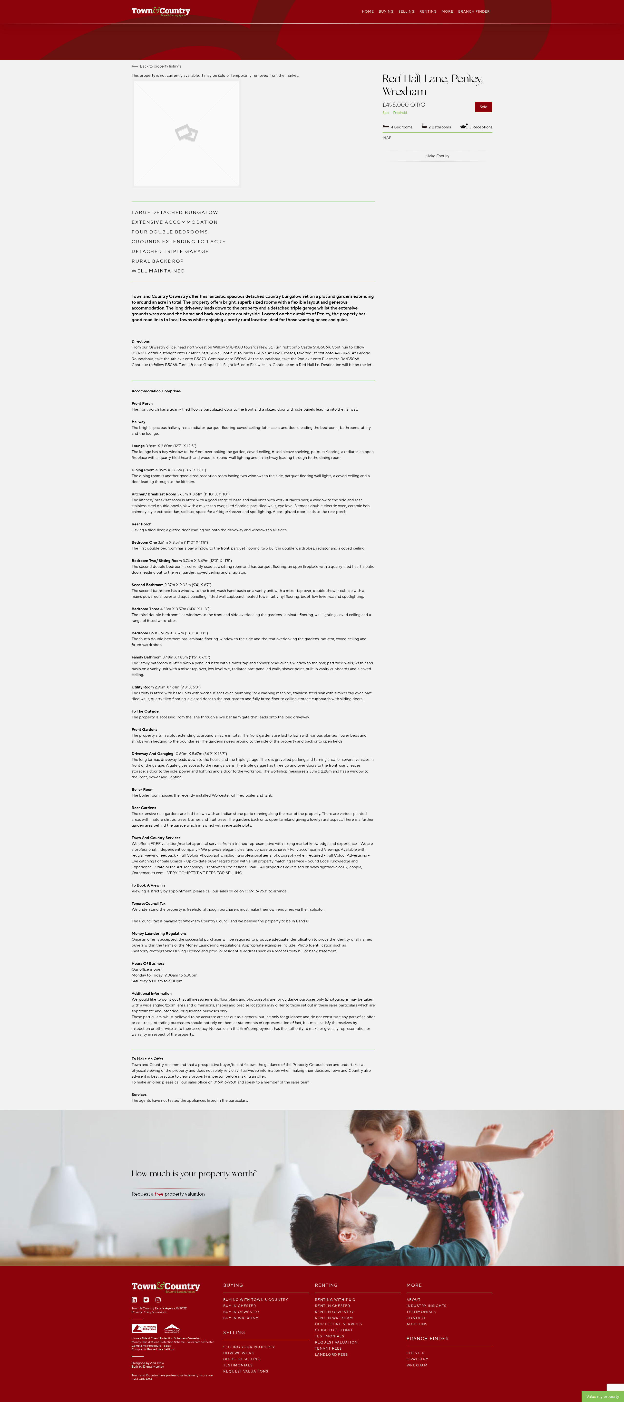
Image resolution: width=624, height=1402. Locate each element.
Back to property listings (160, 66)
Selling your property (249, 1347)
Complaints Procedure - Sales (151, 1346)
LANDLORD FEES (331, 1354)
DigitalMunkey (153, 1367)
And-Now (157, 1363)
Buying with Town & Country (255, 1299)
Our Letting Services (338, 1324)
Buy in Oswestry (241, 1312)
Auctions (417, 1324)
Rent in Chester (333, 1306)
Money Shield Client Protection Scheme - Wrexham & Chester (173, 1342)
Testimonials (238, 1365)
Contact (416, 1318)
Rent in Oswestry (334, 1312)
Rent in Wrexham (334, 1318)
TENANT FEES (328, 1348)
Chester (416, 1353)
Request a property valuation (168, 1194)
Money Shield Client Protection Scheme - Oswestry (166, 1338)
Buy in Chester (239, 1306)
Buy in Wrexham (241, 1318)
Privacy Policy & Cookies (149, 1312)
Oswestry (418, 1359)
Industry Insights (426, 1306)
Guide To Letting (333, 1330)
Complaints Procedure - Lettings (153, 1349)
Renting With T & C (335, 1299)
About (413, 1299)
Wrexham (417, 1365)
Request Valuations (245, 1371)
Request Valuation (336, 1342)
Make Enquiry (437, 156)
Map (387, 137)
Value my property (602, 1396)
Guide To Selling (242, 1359)
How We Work (238, 1353)
